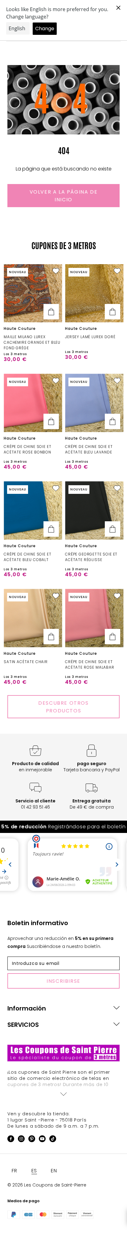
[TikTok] (52, 1139)
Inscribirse (63, 981)
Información (26, 1008)
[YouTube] (42, 1139)
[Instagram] (21, 1139)
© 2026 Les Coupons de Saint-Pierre (46, 1185)
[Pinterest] (31, 1139)
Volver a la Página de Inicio (64, 195)
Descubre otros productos (63, 706)
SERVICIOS (23, 1024)
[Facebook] (10, 1139)
